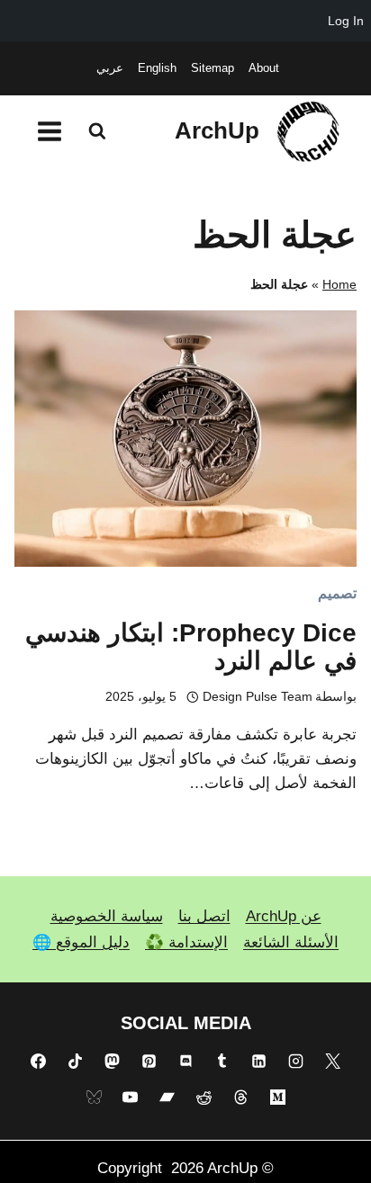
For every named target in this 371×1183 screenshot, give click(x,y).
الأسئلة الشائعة (291, 942)
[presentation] (185, 438)
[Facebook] (38, 1060)
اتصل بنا (204, 916)
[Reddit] (203, 1097)
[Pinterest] (148, 1060)
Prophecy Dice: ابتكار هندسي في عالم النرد (191, 647)
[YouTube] (130, 1097)
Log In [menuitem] (346, 20)
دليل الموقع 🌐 (81, 942)
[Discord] (185, 1060)
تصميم (337, 593)
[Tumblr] (222, 1060)
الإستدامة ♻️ (186, 942)
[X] (332, 1060)
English (157, 68)
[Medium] (277, 1097)
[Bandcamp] (167, 1097)
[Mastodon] (111, 1060)
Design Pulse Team (257, 697)
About (264, 68)
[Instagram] (295, 1060)
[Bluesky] (93, 1097)
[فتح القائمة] (50, 130)
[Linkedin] (259, 1060)
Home (339, 284)
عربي (109, 68)
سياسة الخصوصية (106, 916)
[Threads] (240, 1097)
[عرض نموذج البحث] (97, 131)
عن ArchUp (283, 916)
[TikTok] (75, 1060)
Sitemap (212, 68)
